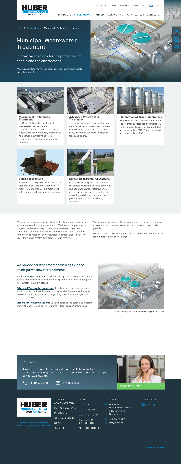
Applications (34, 28)
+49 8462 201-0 (38, 383)
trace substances (26, 297)
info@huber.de (71, 383)
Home (20, 28)
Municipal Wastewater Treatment (62, 28)
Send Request (130, 386)
